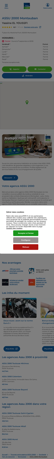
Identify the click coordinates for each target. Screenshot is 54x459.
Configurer (25, 240)
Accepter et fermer (26, 233)
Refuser (25, 247)
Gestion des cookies (14, 228)
